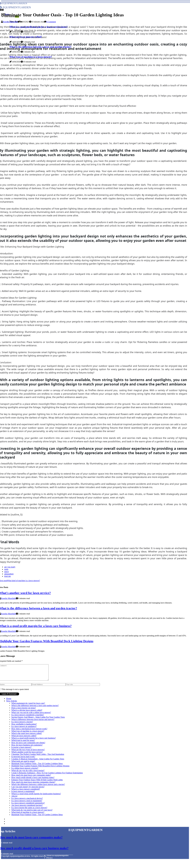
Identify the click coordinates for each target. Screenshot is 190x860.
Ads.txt (14, 796)
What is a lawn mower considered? (25, 789)
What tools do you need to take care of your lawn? (31, 810)
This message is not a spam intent (15, 689)
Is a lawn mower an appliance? (24, 726)
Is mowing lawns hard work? (23, 756)
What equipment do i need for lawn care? (28, 703)
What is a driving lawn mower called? (26, 710)
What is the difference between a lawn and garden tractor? (35, 705)
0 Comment (51, 22)
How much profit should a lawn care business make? (32, 777)
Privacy (49, 858)
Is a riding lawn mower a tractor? (24, 768)
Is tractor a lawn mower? (21, 747)
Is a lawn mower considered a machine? (27, 715)
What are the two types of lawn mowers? (28, 749)
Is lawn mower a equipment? (23, 791)
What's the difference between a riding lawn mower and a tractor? (38, 784)
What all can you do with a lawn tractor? (27, 770)
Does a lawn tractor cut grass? (23, 708)
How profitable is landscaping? (24, 724)
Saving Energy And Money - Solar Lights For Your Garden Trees (38, 717)
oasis (6, 569)
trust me (7, 576)
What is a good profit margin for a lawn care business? (33, 738)
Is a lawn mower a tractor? (22, 722)
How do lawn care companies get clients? (28, 743)
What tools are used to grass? (23, 761)
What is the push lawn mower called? (26, 733)
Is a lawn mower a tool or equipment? (26, 801)
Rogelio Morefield (10, 22)
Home (8, 698)
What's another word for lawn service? (27, 752)
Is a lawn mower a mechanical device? (27, 798)
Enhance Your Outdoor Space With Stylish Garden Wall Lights (37, 780)
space (6, 571)
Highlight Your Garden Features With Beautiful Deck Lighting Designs (40, 766)
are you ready (9, 567)
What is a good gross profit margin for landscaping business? (36, 794)
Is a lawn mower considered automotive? (28, 803)
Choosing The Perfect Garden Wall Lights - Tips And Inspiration (37, 754)
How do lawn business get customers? (27, 745)
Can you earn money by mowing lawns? (27, 787)
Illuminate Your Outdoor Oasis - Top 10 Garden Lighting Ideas (37, 763)
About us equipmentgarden (57, 855)
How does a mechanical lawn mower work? (29, 729)
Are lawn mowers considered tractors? (27, 805)
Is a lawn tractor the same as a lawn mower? (29, 807)
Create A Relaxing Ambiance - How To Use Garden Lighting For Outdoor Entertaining (47, 773)
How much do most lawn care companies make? (31, 775)
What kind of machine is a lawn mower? (27, 812)
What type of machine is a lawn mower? (27, 731)
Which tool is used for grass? (23, 740)
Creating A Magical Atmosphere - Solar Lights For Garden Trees (37, 759)
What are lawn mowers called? (23, 736)
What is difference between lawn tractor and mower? (32, 719)
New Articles (11, 701)
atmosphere (9, 574)
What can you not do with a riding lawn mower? (31, 712)
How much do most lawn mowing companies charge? (33, 782)
